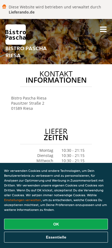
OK (56, 224)
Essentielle (56, 237)
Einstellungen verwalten (22, 200)
